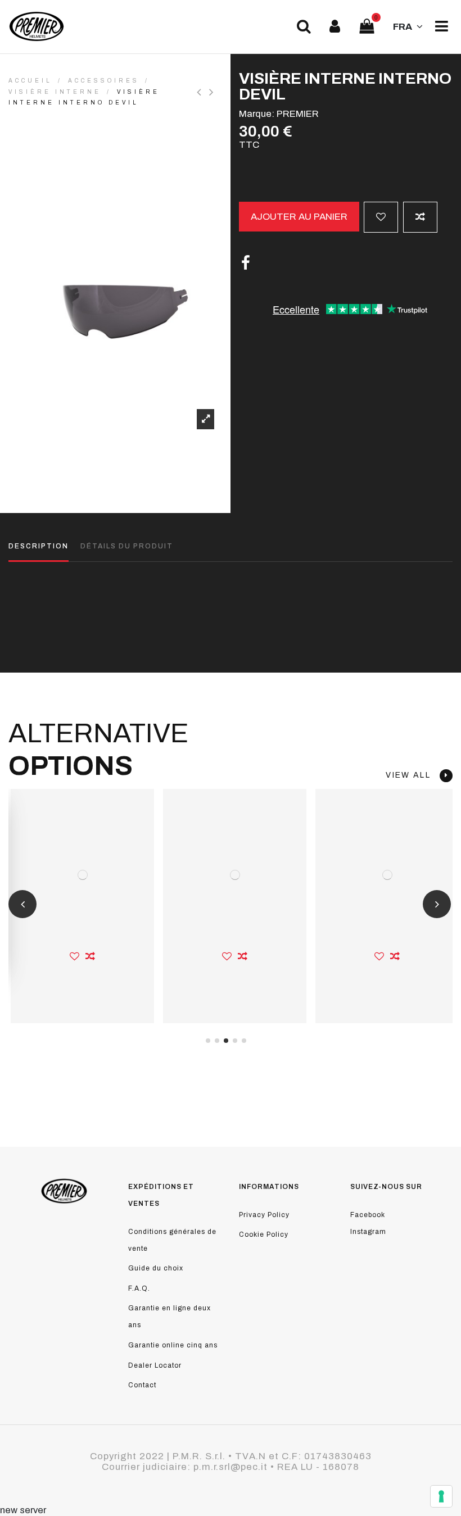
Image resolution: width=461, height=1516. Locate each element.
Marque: (256, 113)
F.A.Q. (139, 1288)
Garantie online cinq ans (173, 1345)
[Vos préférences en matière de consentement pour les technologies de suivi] (441, 1496)
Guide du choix (155, 1268)
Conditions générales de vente (172, 1240)
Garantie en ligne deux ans (169, 1316)
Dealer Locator (155, 1365)
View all (413, 775)
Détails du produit (126, 546)
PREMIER (298, 113)
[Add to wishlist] (381, 217)
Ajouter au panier (299, 216)
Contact (142, 1385)
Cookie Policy (263, 1234)
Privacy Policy (264, 1215)
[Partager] (245, 263)
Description (38, 546)
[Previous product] (203, 92)
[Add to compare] (420, 217)
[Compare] (90, 957)
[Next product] (212, 92)
